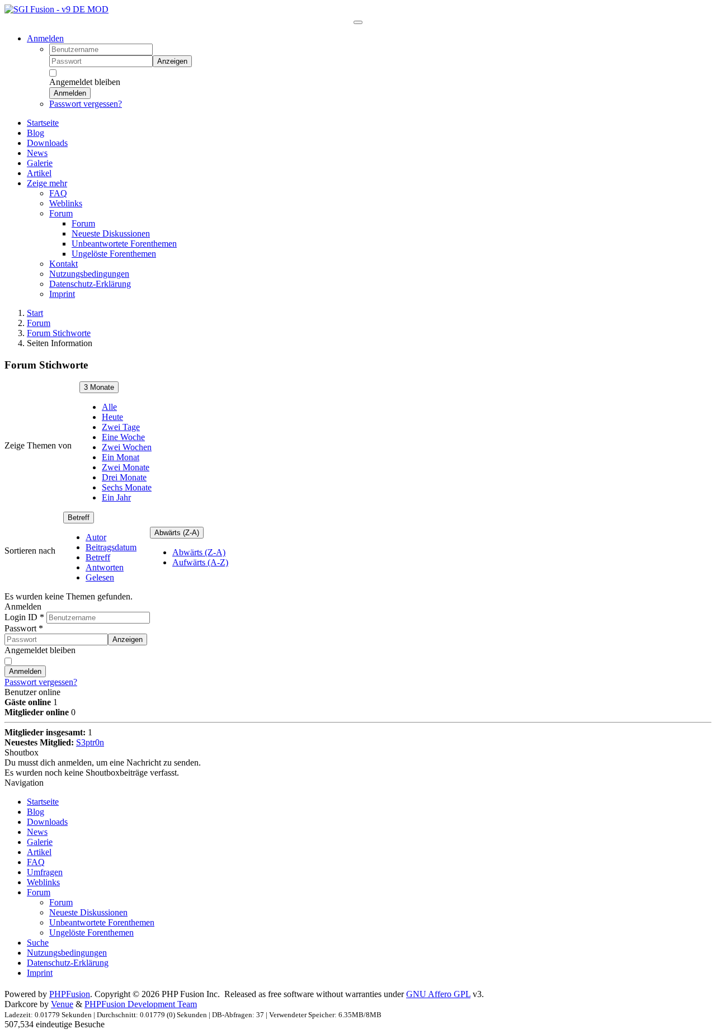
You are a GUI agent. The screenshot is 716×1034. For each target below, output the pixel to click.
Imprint (40, 973)
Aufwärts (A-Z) (200, 562)
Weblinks (43, 882)
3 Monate (99, 387)
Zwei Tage (121, 427)
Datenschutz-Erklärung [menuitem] (90, 284)
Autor (96, 537)
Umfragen (45, 872)
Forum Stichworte (59, 333)
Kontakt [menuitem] (63, 263)
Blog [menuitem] (35, 133)
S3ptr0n (90, 742)
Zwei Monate (125, 467)
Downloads (47, 822)
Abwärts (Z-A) (176, 532)
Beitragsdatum (111, 547)
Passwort (23, 628)
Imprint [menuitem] (62, 294)
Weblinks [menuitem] (65, 203)
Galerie (40, 842)
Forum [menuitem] (61, 213)
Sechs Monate (127, 487)
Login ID (24, 617)
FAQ (36, 862)
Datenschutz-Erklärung (68, 962)
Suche (38, 942)
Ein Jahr (116, 497)
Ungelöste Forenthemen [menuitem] (114, 253)
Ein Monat (120, 457)
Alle (109, 407)
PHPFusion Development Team (140, 1004)
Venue (62, 1004)
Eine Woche (123, 437)
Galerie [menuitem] (40, 163)
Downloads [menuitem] (47, 143)
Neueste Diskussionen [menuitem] (111, 233)
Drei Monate (124, 477)
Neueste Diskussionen (88, 912)
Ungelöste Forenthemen (91, 932)
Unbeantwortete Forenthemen (101, 922)
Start (35, 313)
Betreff (79, 517)
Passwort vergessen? (85, 103)
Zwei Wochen (127, 447)
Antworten (105, 567)
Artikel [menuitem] (39, 173)
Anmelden (45, 38)
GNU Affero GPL (438, 994)
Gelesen (100, 577)
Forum (38, 323)
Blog (35, 811)
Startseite (43, 801)
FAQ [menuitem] (58, 193)
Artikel (39, 852)
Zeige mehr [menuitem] (47, 183)
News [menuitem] (37, 153)
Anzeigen (172, 61)
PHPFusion (69, 994)
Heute (112, 417)
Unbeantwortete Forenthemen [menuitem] (124, 243)
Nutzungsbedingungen (67, 952)
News (37, 832)
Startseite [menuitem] (43, 123)
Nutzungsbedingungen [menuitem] (89, 273)
